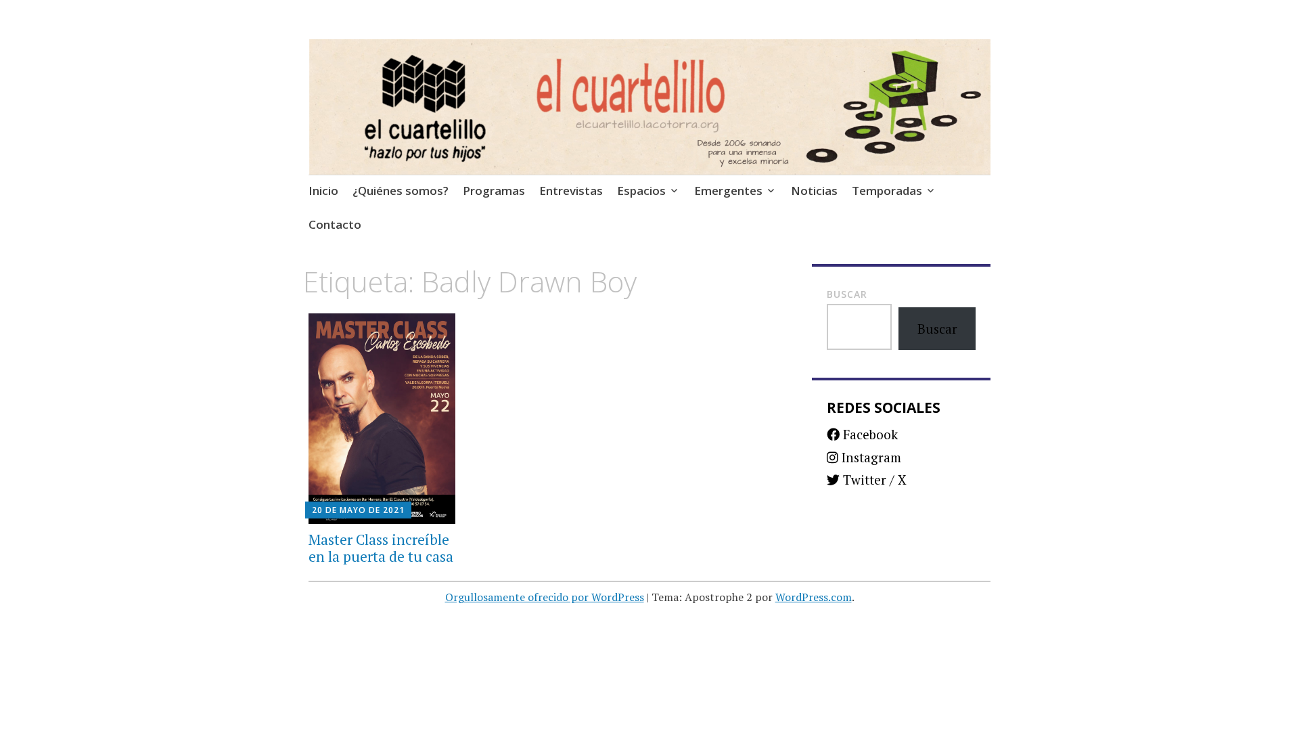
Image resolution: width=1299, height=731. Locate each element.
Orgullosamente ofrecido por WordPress (544, 597)
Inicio (323, 190)
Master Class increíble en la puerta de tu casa (381, 548)
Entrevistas (571, 190)
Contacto (335, 224)
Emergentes (728, 190)
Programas (494, 190)
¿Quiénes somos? (400, 190)
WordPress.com (813, 597)
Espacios (641, 190)
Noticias (814, 190)
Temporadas (887, 190)
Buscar (847, 294)
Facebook (869, 434)
